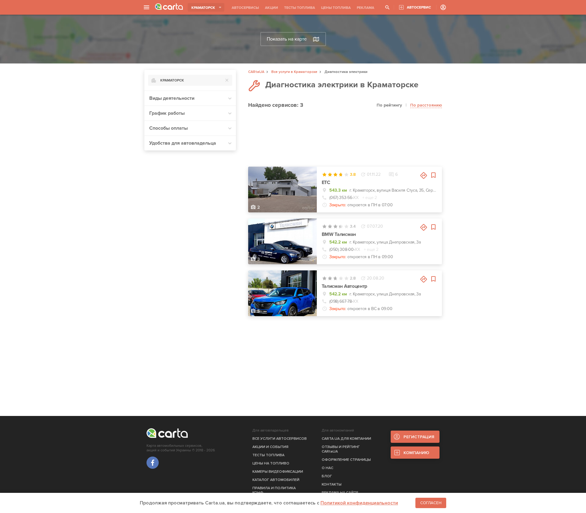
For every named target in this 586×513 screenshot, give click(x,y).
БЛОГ (327, 476)
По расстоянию (426, 105)
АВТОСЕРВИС (419, 7)
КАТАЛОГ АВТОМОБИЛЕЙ (275, 480)
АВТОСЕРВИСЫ (245, 7)
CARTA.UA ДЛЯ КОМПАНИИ (346, 438)
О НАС (327, 468)
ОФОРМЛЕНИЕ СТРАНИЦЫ (346, 459)
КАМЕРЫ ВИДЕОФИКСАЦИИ (277, 471)
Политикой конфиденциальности (359, 503)
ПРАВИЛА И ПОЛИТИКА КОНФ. (274, 490)
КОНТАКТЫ (332, 484)
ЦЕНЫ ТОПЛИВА (336, 7)
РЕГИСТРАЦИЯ (418, 436)
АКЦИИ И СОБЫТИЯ (270, 447)
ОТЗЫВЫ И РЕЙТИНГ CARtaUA (341, 449)
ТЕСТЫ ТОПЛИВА (299, 7)
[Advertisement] (190, 246)
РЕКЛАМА (365, 7)
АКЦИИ (271, 7)
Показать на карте (287, 39)
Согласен (430, 502)
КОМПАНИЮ (416, 452)
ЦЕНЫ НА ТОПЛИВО (270, 463)
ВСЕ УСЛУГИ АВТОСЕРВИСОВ (279, 438)
